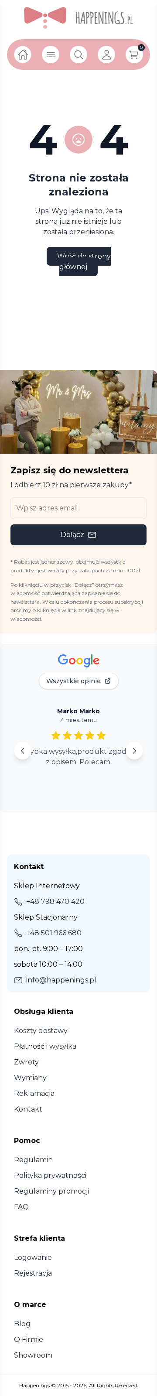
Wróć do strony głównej (84, 261)
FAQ (21, 1207)
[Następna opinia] (134, 751)
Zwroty (26, 1062)
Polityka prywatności (50, 1175)
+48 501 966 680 (54, 933)
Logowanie (33, 1257)
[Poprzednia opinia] (22, 751)
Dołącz (72, 534)
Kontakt (28, 1109)
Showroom (33, 1355)
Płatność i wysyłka (45, 1046)
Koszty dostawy (41, 1030)
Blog (22, 1324)
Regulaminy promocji (51, 1191)
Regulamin (33, 1160)
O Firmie (28, 1339)
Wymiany (30, 1078)
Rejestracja (33, 1273)
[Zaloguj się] (106, 54)
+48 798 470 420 (55, 901)
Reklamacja (34, 1093)
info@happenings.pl (61, 980)
